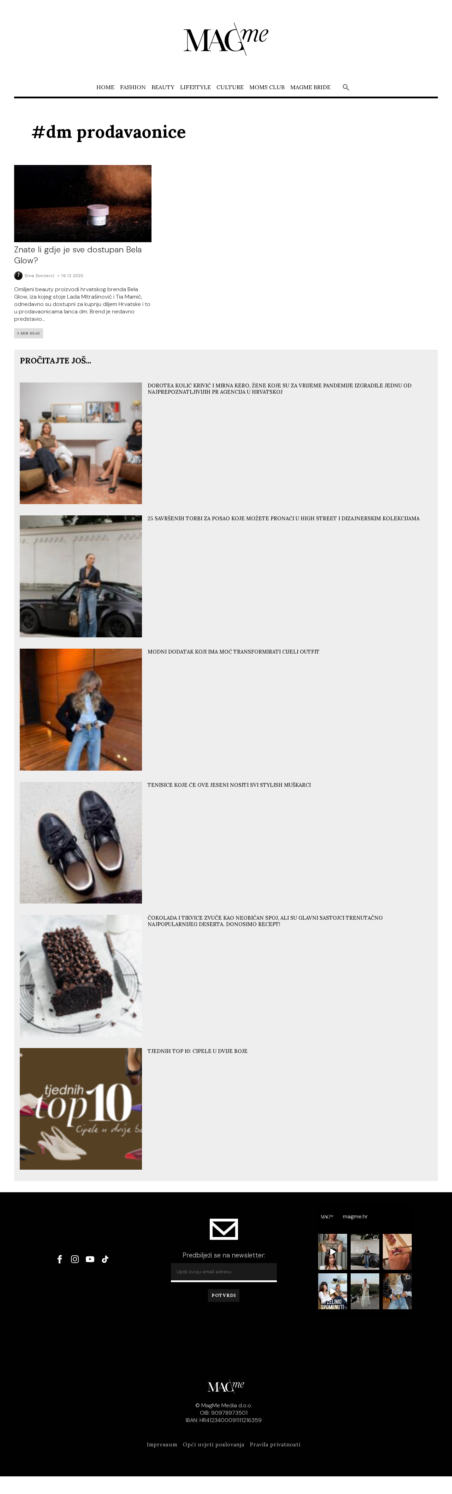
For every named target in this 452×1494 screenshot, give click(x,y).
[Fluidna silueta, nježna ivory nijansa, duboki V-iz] (365, 1291)
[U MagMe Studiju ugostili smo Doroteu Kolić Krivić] (332, 1291)
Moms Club (267, 86)
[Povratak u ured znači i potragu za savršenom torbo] (365, 1252)
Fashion (133, 86)
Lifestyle (195, 86)
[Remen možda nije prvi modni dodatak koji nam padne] (397, 1291)
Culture (230, 86)
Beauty (162, 86)
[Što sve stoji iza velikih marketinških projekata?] (332, 1252)
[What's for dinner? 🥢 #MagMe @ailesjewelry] (397, 1252)
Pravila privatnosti (275, 1444)
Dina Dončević (40, 275)
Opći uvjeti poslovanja (213, 1444)
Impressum (162, 1444)
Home (105, 86)
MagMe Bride (310, 86)
